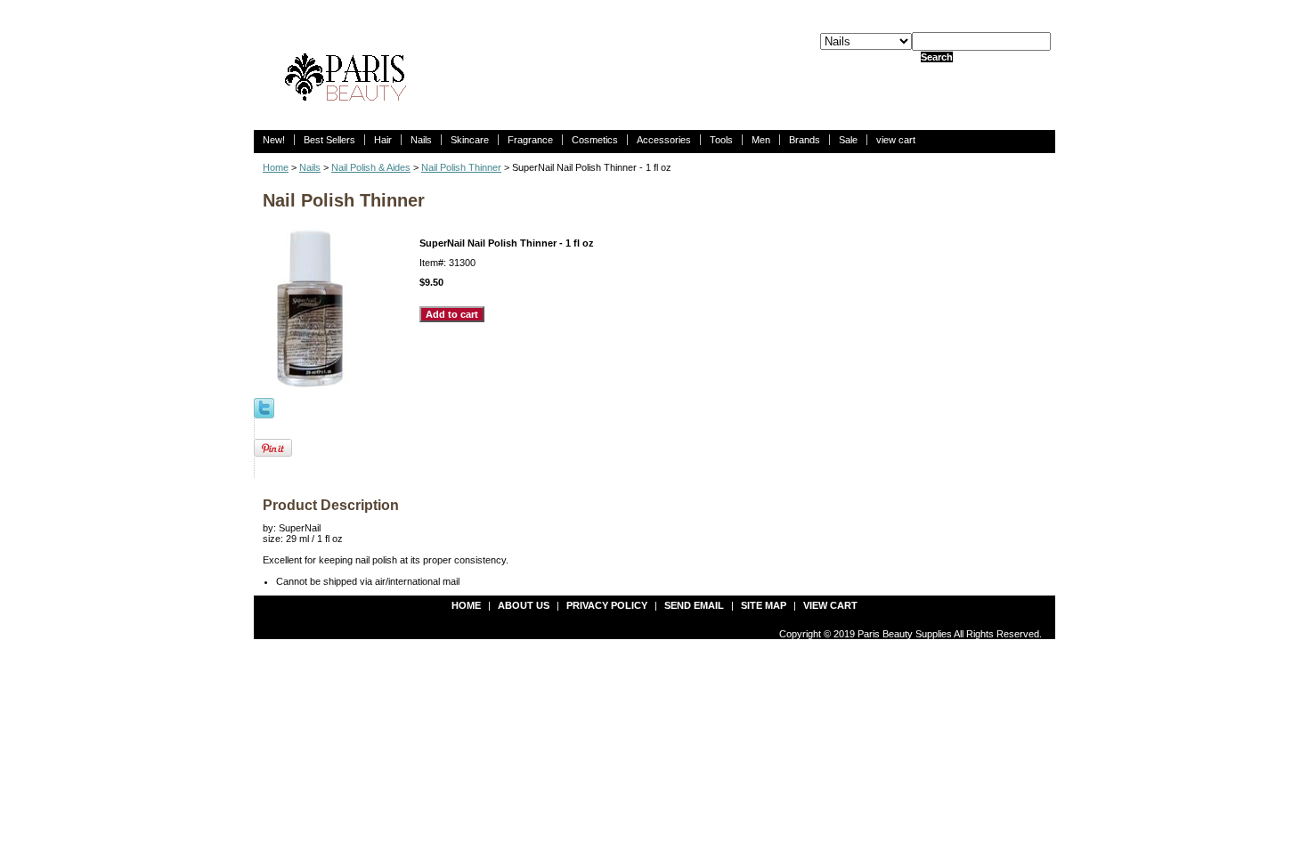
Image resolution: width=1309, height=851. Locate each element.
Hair (383, 139)
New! (274, 139)
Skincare (470, 139)
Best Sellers (329, 139)
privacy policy (606, 605)
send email (694, 605)
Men (761, 139)
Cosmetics (595, 139)
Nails (421, 139)
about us (523, 605)
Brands (804, 139)
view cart (895, 139)
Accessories (664, 139)
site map (763, 605)
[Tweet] (264, 406)
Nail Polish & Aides (371, 167)
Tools (721, 139)
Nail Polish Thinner (461, 167)
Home (276, 167)
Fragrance (530, 139)
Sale (848, 139)
